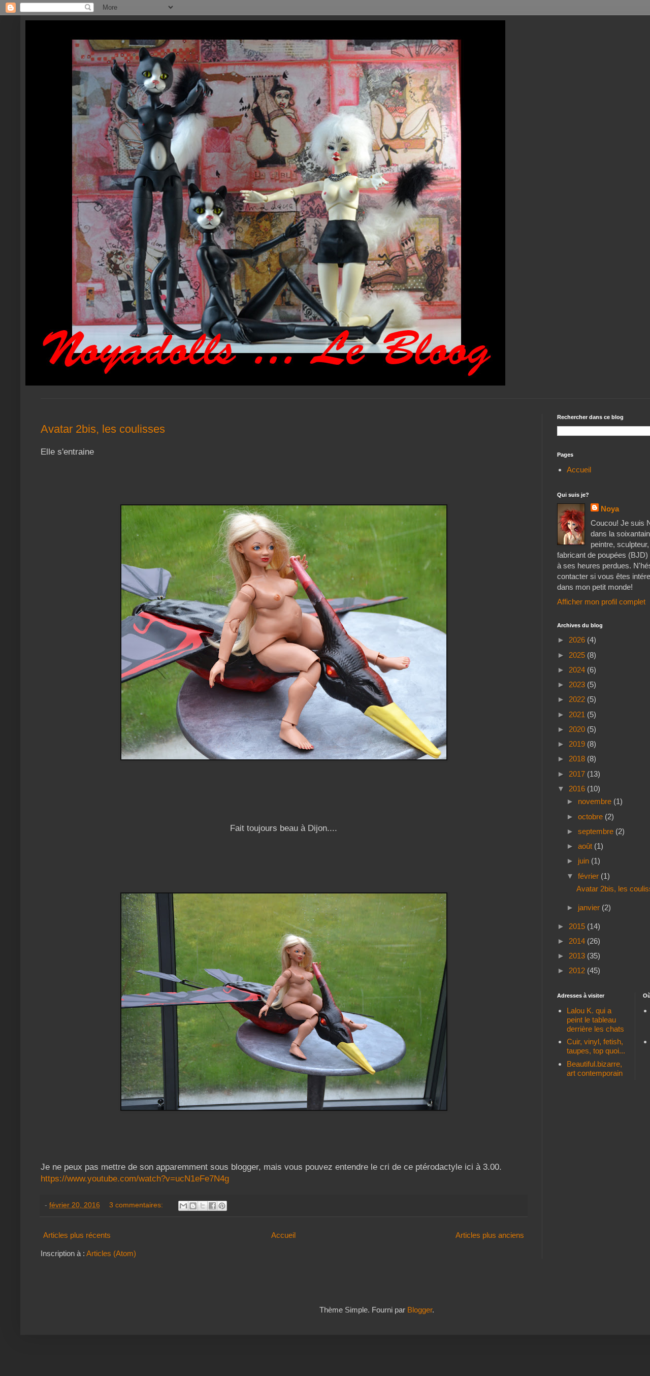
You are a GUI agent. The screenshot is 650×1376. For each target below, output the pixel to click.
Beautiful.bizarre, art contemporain (595, 1068)
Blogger (419, 1309)
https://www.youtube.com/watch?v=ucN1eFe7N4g (135, 1178)
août (586, 846)
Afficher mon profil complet (601, 601)
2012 (578, 970)
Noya (610, 508)
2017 (578, 774)
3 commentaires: (137, 1205)
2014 (578, 941)
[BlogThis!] (193, 1206)
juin (584, 860)
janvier (590, 907)
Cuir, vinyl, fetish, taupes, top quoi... (596, 1046)
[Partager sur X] (203, 1206)
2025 (578, 655)
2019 (578, 744)
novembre (595, 801)
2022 (578, 699)
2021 (578, 714)
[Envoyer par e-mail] (183, 1206)
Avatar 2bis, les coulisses (103, 429)
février (589, 876)
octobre (591, 816)
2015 (578, 926)
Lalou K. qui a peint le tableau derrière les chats (595, 1019)
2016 (578, 788)
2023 (578, 684)
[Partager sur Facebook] (212, 1206)
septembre (596, 831)
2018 (578, 758)
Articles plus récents (77, 1235)
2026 (578, 639)
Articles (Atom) (111, 1253)
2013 (578, 955)
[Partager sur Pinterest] (222, 1206)
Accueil (283, 1235)
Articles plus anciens (490, 1235)
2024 (578, 669)
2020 (578, 729)
